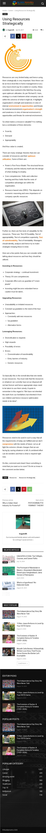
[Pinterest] (23, 36)
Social (5, 589)
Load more (22, 663)
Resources (13, 478)
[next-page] (7, 594)
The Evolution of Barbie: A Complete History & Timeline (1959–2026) (28, 638)
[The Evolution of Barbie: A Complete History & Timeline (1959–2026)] (8, 639)
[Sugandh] (4, 30)
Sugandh (11, 30)
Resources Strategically (27, 478)
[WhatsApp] (29, 36)
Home (4, 10)
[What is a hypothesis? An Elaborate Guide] (8, 585)
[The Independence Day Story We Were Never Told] (8, 614)
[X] (18, 36)
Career (10, 10)
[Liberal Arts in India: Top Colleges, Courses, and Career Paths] (8, 559)
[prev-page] (4, 594)
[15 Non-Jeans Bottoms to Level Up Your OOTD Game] (8, 626)
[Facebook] (12, 36)
